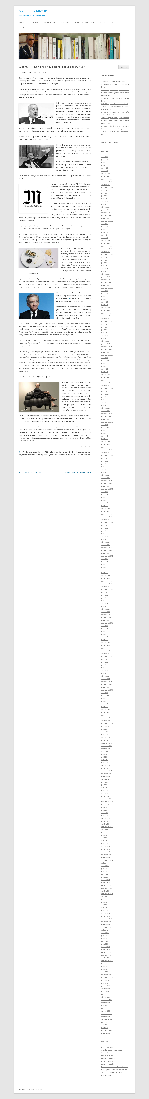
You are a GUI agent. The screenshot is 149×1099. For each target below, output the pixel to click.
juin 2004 (104, 869)
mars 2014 (104, 573)
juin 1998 (104, 1005)
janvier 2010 (105, 712)
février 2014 (105, 575)
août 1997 (104, 1022)
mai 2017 (104, 467)
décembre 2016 (106, 481)
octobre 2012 (105, 620)
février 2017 (105, 475)
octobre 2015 (105, 520)
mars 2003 (104, 910)
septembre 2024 (107, 221)
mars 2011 (104, 673)
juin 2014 (104, 564)
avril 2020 (104, 369)
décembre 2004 (106, 852)
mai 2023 (104, 266)
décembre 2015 (106, 514)
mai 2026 (104, 165)
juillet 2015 (105, 528)
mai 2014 (104, 567)
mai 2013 (104, 601)
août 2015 (104, 525)
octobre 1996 (105, 1033)
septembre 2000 (107, 977)
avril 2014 (104, 570)
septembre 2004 (107, 860)
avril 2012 (104, 637)
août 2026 (104, 157)
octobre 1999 (105, 989)
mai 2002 (104, 938)
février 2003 (105, 913)
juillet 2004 (105, 866)
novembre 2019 (106, 383)
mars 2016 (104, 506)
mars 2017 (104, 472)
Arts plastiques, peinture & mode (112, 1050)
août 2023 (104, 257)
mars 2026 (104, 171)
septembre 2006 (107, 802)
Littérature (34, 22)
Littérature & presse (108, 1058)
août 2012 (104, 626)
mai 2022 (104, 299)
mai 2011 (104, 668)
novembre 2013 (106, 584)
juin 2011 (104, 665)
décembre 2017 (106, 447)
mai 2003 (104, 905)
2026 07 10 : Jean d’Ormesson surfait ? (114, 104)
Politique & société (107, 1064)
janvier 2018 (105, 444)
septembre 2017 (107, 455)
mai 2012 (104, 634)
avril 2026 (104, 168)
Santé (112, 22)
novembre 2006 (106, 799)
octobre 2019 (105, 386)
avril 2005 (104, 841)
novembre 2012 (106, 617)
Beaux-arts (65, 22)
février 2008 (105, 765)
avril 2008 (104, 760)
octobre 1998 (105, 1003)
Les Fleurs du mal (107, 1056)
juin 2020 (104, 363)
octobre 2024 (105, 218)
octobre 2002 (105, 924)
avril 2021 (104, 335)
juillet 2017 (105, 461)
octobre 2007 (105, 776)
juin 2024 (104, 229)
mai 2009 (104, 729)
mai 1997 (104, 1025)
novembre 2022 (106, 282)
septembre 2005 (107, 827)
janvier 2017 (105, 478)
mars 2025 (104, 204)
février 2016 (105, 508)
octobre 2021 (105, 319)
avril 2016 (104, 503)
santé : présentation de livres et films (114, 1070)
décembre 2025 (106, 179)
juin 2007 (104, 785)
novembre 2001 (106, 955)
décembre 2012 (106, 615)
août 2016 (104, 492)
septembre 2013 (107, 589)
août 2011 (104, 659)
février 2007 (105, 793)
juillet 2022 (105, 294)
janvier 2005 (105, 849)
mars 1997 (104, 1028)
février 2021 (105, 341)
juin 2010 (104, 698)
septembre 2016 (107, 489)
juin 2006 (104, 807)
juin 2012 (104, 631)
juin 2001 (104, 966)
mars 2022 (104, 305)
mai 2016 (104, 500)
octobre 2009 (105, 721)
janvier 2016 (105, 511)
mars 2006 (104, 816)
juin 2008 (104, 754)
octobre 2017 (105, 453)
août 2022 (104, 291)
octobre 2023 (105, 252)
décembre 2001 (106, 952)
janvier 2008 (105, 768)
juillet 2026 (105, 160)
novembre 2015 (106, 517)
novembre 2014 (106, 550)
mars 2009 (104, 735)
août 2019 (104, 391)
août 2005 (104, 829)
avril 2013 (104, 603)
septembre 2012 (107, 623)
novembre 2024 (106, 215)
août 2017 (104, 458)
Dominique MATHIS (33, 11)
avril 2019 (104, 402)
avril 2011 (104, 670)
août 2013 (104, 592)
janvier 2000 (105, 986)
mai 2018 (104, 433)
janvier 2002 (105, 949)
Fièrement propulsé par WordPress (30, 1089)
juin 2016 (104, 497)
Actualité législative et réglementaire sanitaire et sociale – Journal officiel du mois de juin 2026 (115, 120)
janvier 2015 (105, 545)
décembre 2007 (106, 771)
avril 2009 (104, 732)
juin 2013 (104, 598)
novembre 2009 (106, 718)
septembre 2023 (107, 254)
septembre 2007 (107, 779)
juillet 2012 (105, 628)
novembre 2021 (106, 316)
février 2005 (105, 846)
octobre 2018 (105, 419)
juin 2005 (104, 835)
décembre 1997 (106, 1014)
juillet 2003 (105, 899)
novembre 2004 (106, 855)
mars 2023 (104, 271)
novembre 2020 (106, 349)
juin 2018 (104, 430)
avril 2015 (104, 536)
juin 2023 (104, 263)
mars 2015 (104, 539)
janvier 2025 (105, 210)
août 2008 (104, 751)
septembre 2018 (107, 422)
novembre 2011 (106, 651)
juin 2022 (104, 296)
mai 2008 (104, 757)
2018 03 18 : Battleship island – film (77, 472)
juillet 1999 (105, 991)
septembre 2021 (107, 321)
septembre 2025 (107, 187)
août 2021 (104, 324)
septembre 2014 (107, 556)
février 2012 (105, 642)
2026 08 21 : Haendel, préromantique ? (114, 81)
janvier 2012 (105, 645)
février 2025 (105, 207)
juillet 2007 (105, 782)
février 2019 (105, 408)
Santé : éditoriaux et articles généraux (114, 1067)
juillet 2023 (105, 260)
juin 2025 (104, 196)
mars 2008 (104, 762)
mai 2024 (104, 232)
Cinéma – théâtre (50, 22)
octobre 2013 (105, 587)
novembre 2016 (106, 483)
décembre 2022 (106, 280)
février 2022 (105, 307)
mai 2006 (104, 810)
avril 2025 (104, 201)
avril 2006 (104, 813)
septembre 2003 (107, 894)
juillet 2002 (105, 933)
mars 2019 (104, 405)
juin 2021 (104, 330)
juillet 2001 (105, 963)
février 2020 (105, 374)
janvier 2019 (105, 411)
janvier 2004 (105, 883)
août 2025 (104, 190)
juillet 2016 (105, 494)
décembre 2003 (106, 885)
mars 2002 (104, 944)
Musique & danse (107, 1061)
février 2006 (105, 818)
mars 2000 (104, 983)
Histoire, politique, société (84, 22)
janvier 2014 (105, 578)
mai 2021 (104, 333)
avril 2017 (104, 469)
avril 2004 (104, 874)
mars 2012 (104, 640)
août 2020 (104, 358)
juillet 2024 (105, 227)
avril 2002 (104, 941)
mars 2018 (104, 439)
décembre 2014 (106, 548)
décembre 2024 (106, 213)
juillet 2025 (105, 193)
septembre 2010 (107, 690)
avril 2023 (104, 268)
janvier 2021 (105, 344)
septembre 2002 (107, 927)
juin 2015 (104, 531)
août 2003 (104, 896)
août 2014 (104, 559)
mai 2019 (104, 400)
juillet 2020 (105, 361)
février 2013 (105, 609)
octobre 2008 (105, 749)
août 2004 (104, 863)
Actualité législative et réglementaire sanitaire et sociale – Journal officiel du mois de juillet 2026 (115, 92)
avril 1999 (104, 994)
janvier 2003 (105, 916)
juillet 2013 (105, 595)
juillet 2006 (105, 804)
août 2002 (104, 930)
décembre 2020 (106, 347)
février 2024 (105, 240)
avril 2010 (104, 704)
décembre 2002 (106, 919)
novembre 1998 (106, 1000)
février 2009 (105, 737)
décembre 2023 (106, 246)
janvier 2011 (105, 679)
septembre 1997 (107, 1019)
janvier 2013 (105, 612)
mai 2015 (104, 534)
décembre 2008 (106, 743)
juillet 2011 (105, 662)
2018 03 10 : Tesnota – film (30, 472)
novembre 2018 (106, 416)
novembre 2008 (106, 746)
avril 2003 (104, 908)
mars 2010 (104, 707)
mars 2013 (104, 606)
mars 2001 (104, 972)
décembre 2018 (106, 414)
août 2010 (104, 693)
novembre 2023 (106, 249)
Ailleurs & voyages (107, 1047)
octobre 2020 (105, 352)
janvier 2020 (105, 377)
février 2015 (105, 542)
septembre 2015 (107, 522)
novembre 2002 (106, 922)
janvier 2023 (105, 277)
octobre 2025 (105, 185)
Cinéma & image (107, 1053)
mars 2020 (104, 372)
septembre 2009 (107, 723)
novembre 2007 (106, 774)
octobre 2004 (105, 857)
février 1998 (105, 1011)
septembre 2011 (107, 656)
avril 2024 (104, 235)
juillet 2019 (105, 394)
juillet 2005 (105, 832)
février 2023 (105, 274)
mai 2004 (104, 871)
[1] (69, 298)
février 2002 (105, 947)
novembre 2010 (106, 684)
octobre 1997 (105, 1016)
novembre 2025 (106, 182)
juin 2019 (104, 397)
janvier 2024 (105, 243)
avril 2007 (104, 788)
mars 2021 (104, 338)
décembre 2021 (106, 313)
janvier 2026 (105, 176)
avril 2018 (104, 436)
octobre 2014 (105, 553)
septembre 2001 (107, 961)
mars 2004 (104, 877)
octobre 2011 (105, 654)
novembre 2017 (106, 450)
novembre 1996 (106, 1030)
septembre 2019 (107, 388)
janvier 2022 (105, 310)
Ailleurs (102, 22)
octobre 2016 (105, 486)
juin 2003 (104, 902)
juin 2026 (104, 162)
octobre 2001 (105, 958)
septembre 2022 (107, 288)
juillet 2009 (105, 726)
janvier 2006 (105, 821)
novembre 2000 (106, 975)
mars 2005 (104, 843)
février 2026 (105, 173)
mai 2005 (104, 838)
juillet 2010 (105, 695)
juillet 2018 (105, 428)
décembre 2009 (106, 715)
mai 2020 (104, 366)
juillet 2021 (105, 327)
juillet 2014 (105, 561)
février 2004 (105, 880)
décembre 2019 (106, 380)
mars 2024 (104, 238)
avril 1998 (104, 1008)
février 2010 (105, 709)
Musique (22, 22)
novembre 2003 (106, 888)
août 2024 (104, 224)
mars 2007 (104, 790)
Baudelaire (23, 27)
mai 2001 (104, 969)
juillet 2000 (105, 980)
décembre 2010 (106, 682)
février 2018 (105, 441)
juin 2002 (104, 936)
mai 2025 (104, 199)
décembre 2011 (106, 648)
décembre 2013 (106, 581)
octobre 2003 (105, 891)
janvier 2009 (105, 740)
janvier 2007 (105, 796)
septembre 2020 (107, 355)
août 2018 (104, 425)
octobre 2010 (105, 687)
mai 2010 (104, 701)
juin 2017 (104, 464)
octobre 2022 (105, 285)
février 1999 (105, 997)
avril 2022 (104, 302)
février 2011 (105, 676)
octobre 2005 (105, 824)
